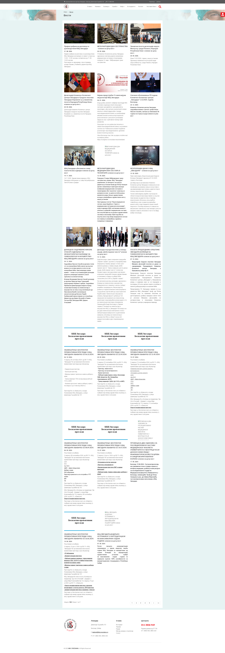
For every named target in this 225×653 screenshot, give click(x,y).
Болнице (106, 6)
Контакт (140, 6)
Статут (118, 633)
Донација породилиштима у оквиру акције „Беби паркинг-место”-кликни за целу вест (112, 252)
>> (158, 603)
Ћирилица (152, 1)
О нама (89, 6)
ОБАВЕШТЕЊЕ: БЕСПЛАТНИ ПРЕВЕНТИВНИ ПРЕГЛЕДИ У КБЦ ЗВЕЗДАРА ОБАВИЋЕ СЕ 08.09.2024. (79, 445)
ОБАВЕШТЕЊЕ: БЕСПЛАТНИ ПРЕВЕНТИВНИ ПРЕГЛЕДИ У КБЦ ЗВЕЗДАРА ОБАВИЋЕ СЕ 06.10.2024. (79, 352)
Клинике (97, 6)
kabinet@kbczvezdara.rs (100, 632)
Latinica (158, 1)
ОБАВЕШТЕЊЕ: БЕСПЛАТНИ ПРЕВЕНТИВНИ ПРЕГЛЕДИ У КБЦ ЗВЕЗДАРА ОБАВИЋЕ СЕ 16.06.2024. (79, 536)
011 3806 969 (110, 1)
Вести (71, 12)
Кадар (118, 629)
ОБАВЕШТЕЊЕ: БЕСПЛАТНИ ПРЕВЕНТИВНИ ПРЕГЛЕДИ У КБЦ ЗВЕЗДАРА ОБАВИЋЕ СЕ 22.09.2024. (112, 352)
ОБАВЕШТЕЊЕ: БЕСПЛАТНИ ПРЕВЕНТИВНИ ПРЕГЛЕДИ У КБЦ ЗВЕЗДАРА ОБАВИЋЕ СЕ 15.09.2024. (145, 352)
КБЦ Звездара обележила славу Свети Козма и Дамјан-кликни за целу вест (79, 170)
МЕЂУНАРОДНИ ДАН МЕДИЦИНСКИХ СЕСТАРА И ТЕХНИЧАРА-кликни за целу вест (110, 170)
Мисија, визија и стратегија (124, 631)
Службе (114, 6)
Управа (118, 627)
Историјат (119, 625)
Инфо (122, 6)
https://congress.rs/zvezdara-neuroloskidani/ (111, 139)
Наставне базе (151, 6)
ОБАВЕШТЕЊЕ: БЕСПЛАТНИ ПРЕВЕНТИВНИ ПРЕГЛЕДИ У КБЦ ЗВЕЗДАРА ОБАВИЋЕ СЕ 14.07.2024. (112, 445)
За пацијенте (131, 6)
